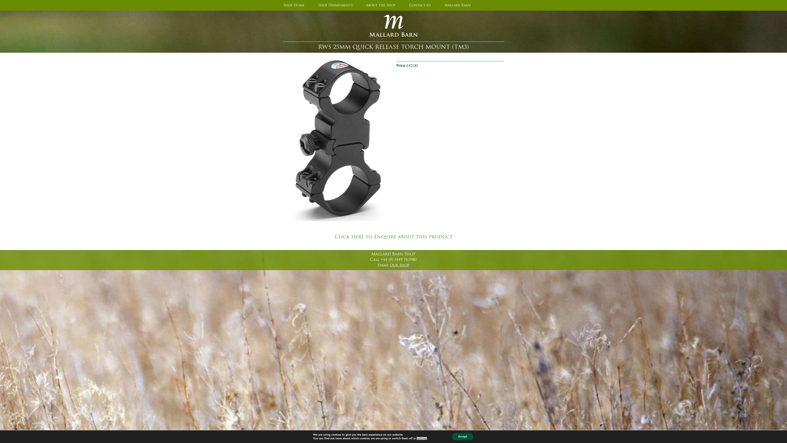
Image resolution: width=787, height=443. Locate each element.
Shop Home (294, 5)
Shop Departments (335, 5)
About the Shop (381, 5)
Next (396, 140)
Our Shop (399, 265)
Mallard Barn (457, 5)
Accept (462, 436)
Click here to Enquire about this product (394, 236)
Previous (277, 140)
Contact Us (420, 5)
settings (422, 438)
